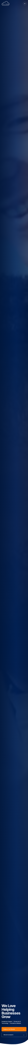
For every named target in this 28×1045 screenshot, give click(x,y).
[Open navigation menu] (24, 3)
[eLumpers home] (6, 3)
